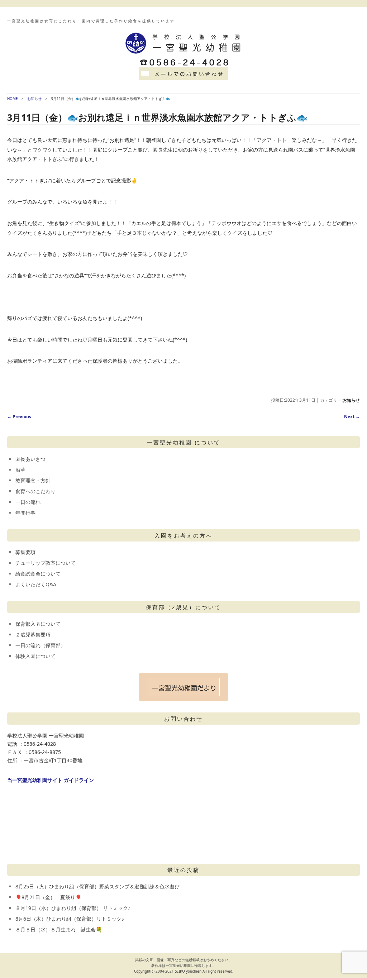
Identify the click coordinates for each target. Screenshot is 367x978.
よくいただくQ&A (35, 584)
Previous (19, 417)
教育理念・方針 (33, 480)
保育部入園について (38, 623)
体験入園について (35, 656)
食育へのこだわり (35, 491)
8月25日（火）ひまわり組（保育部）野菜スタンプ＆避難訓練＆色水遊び (97, 886)
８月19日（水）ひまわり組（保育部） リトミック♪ (72, 908)
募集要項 (25, 552)
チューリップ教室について (45, 562)
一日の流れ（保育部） (40, 645)
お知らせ (34, 98)
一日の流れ (27, 501)
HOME (12, 98)
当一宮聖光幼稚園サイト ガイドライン (50, 780)
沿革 (20, 469)
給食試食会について (38, 573)
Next (352, 417)
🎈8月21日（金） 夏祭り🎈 (48, 897)
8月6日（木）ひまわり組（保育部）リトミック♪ (69, 918)
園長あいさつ (30, 458)
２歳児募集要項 (33, 634)
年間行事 (25, 512)
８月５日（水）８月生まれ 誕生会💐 (58, 929)
